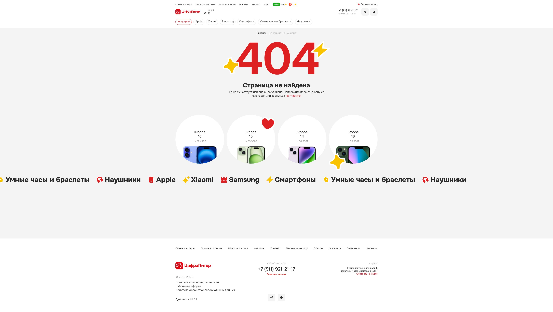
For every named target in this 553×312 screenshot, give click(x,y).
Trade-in (256, 4)
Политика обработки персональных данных (205, 290)
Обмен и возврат (184, 4)
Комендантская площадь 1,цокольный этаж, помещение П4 (359, 269)
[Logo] (187, 11)
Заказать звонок (369, 4)
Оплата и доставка (205, 4)
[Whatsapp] (374, 12)
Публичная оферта (188, 286)
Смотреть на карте (367, 273)
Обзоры (318, 248)
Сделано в (186, 299)
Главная (262, 33)
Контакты (243, 4)
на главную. (293, 95)
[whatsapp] (281, 297)
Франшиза (335, 248)
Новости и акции (227, 4)
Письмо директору (297, 248)
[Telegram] (365, 12)
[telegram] (271, 297)
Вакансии (372, 248)
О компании (354, 248)
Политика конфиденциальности (197, 282)
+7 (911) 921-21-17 (348, 10)
